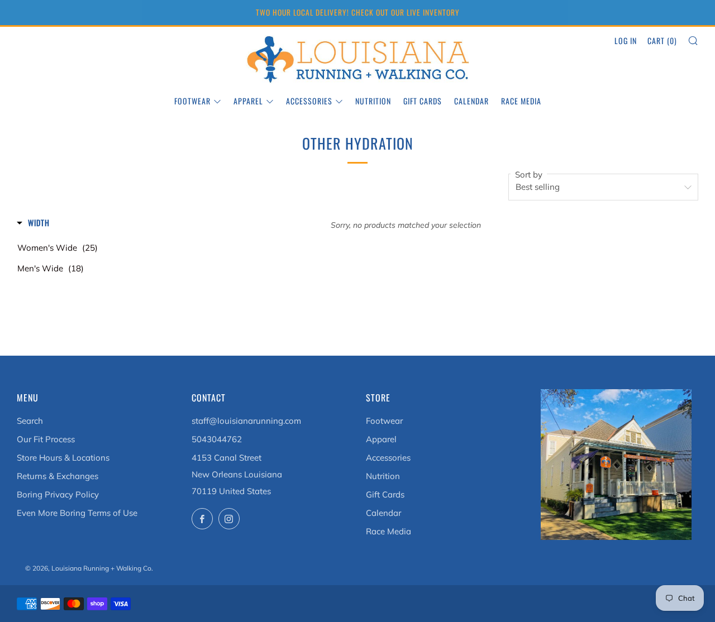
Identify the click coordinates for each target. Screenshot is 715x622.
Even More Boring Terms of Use (77, 513)
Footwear (192, 101)
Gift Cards (422, 101)
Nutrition (373, 101)
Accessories (309, 101)
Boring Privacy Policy (58, 494)
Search (30, 420)
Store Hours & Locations (63, 457)
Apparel (248, 101)
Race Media (521, 101)
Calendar (471, 101)
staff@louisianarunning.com (246, 420)
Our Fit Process (46, 439)
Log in (625, 40)
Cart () (662, 40)
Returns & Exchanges (57, 476)
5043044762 (217, 439)
